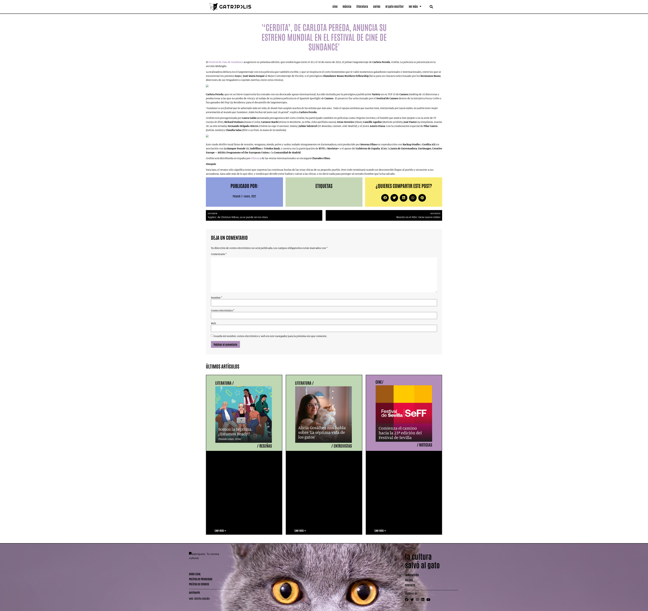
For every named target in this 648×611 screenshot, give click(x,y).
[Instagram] (417, 599)
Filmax (255, 158)
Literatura (362, 6)
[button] (431, 6)
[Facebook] (406, 599)
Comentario (218, 254)
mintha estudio (202, 598)
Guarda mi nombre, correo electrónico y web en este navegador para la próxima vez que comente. (270, 336)
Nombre (216, 297)
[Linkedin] (423, 599)
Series (376, 6)
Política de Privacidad (200, 579)
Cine (335, 6)
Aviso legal (195, 574)
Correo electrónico (222, 310)
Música (347, 6)
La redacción (412, 575)
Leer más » (220, 530)
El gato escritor (394, 6)
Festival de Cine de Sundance (226, 62)
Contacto (410, 585)
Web (213, 323)
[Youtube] (428, 599)
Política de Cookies (199, 584)
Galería (409, 580)
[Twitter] (412, 599)
